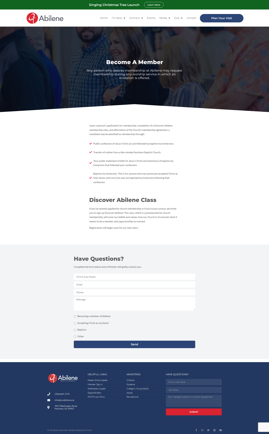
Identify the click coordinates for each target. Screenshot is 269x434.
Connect (134, 17)
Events (151, 17)
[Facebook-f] (196, 430)
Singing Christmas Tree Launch (114, 5)
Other (80, 336)
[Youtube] (220, 430)
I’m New (117, 17)
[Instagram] (202, 430)
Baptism (81, 329)
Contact (191, 17)
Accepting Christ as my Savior (93, 322)
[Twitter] (208, 430)
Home (104, 17)
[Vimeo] (214, 430)
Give (176, 17)
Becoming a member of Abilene (93, 316)
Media (163, 17)
